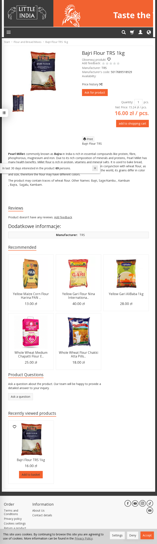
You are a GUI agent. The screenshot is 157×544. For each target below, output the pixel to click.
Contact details (42, 515)
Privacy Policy (84, 538)
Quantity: (127, 102)
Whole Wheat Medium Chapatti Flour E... (31, 354)
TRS (104, 68)
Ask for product (95, 92)
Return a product (15, 528)
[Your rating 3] (111, 64)
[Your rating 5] (118, 64)
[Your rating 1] (103, 64)
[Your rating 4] (114, 64)
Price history (90, 84)
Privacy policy (13, 519)
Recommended (22, 247)
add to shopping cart (132, 123)
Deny (132, 535)
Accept (147, 535)
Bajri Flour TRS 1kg (31, 460)
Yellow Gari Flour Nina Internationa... (78, 296)
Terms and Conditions (11, 512)
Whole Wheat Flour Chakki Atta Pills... (78, 354)
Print (89, 139)
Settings (117, 535)
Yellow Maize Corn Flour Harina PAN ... (31, 296)
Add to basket (31, 474)
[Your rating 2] (107, 64)
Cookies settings (15, 523)
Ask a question (20, 397)
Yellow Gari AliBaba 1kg (126, 294)
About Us (38, 510)
